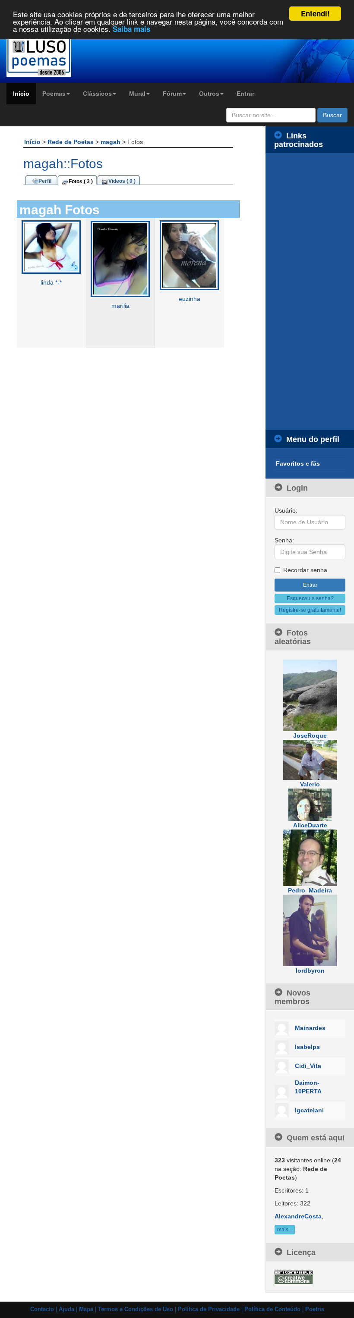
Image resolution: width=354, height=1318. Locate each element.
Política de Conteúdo (272, 1309)
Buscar (332, 115)
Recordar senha (305, 570)
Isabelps (307, 1046)
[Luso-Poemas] (44, 56)
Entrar (245, 93)
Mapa (86, 1309)
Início (21, 93)
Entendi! (315, 13)
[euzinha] (189, 254)
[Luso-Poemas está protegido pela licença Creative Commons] (294, 1276)
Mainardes (310, 1027)
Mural (137, 93)
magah (111, 141)
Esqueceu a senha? (310, 598)
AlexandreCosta (298, 1216)
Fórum (172, 93)
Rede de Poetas (71, 141)
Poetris (314, 1309)
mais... (284, 1230)
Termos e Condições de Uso (135, 1309)
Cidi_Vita (308, 1065)
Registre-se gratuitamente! (310, 610)
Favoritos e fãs (298, 463)
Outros (209, 93)
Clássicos (97, 93)
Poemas (54, 93)
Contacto (42, 1309)
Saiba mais (131, 29)
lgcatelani (309, 1110)
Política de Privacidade (209, 1309)
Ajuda (66, 1309)
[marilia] (120, 258)
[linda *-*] (51, 246)
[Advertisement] (309, 292)
